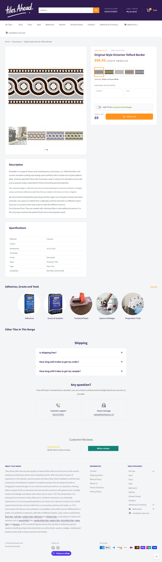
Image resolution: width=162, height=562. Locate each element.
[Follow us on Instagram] (58, 548)
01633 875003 (58, 414)
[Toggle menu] (153, 471)
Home (7, 42)
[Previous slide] (10, 85)
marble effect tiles (41, 520)
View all (154, 287)
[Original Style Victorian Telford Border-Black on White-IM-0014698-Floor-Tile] (36, 135)
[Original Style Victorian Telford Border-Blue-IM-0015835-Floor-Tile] (55, 135)
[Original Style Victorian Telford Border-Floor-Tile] (17, 135)
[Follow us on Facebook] (53, 548)
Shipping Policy (96, 475)
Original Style (100, 50)
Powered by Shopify (12, 546)
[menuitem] (9, 25)
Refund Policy (96, 479)
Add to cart (131, 116)
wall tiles (17, 516)
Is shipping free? (48, 352)
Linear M (99, 91)
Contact (93, 471)
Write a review (103, 448)
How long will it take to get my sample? (60, 371)
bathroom (38, 516)
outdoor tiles (27, 516)
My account (131, 11)
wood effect (24, 520)
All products (16, 42)
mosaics (16, 524)
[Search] (96, 10)
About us (93, 483)
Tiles (128, 91)
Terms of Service (97, 487)
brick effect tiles (67, 520)
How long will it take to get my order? (59, 361)
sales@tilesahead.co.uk (104, 414)
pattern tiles (55, 520)
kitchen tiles (51, 516)
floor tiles (9, 516)
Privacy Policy (95, 491)
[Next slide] (80, 85)
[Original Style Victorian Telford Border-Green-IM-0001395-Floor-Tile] (74, 135)
